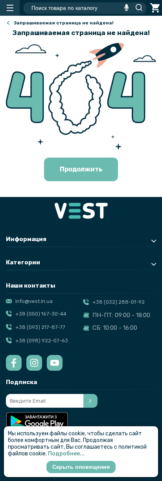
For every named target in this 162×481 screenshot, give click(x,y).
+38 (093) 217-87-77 (40, 327)
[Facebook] (14, 363)
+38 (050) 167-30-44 (40, 314)
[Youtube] (55, 363)
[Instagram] (34, 363)
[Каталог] (10, 8)
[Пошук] (136, 8)
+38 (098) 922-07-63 (41, 341)
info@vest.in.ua (34, 301)
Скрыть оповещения (81, 467)
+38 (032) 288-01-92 (118, 302)
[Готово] (90, 401)
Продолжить (81, 169)
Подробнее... (66, 453)
